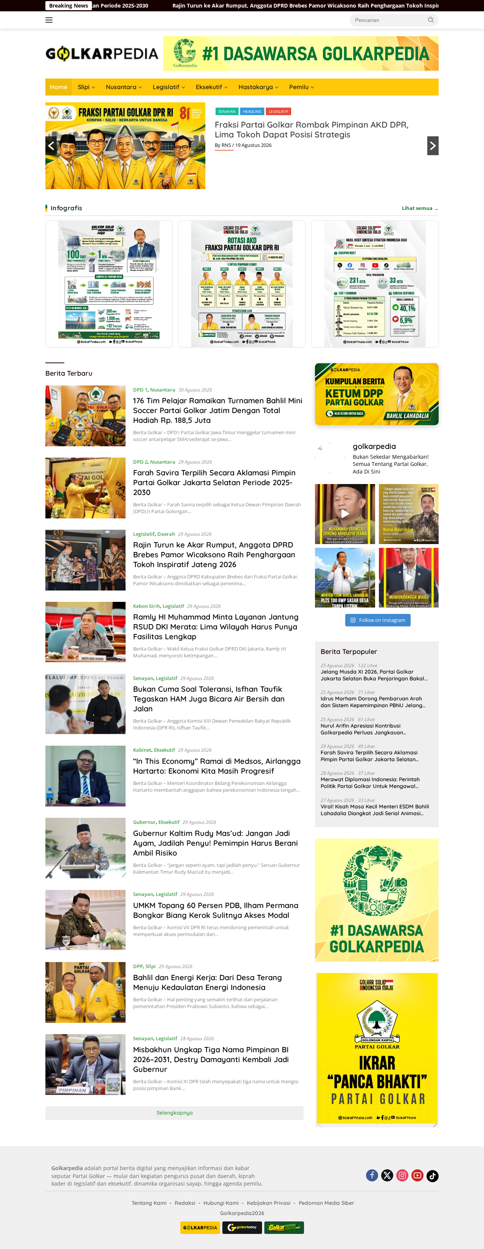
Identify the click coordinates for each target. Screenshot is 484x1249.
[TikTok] (433, 1176)
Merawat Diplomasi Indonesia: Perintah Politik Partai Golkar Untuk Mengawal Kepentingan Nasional (370, 782)
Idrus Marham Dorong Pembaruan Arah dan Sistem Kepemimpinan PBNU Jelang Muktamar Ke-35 (371, 702)
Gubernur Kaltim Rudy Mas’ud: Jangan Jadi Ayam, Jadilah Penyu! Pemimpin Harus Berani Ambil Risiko (215, 842)
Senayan (227, 111)
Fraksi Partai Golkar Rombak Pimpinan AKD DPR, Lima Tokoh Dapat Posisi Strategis (311, 129)
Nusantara (121, 87)
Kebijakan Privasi (268, 1203)
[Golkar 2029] (284, 1227)
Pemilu (299, 87)
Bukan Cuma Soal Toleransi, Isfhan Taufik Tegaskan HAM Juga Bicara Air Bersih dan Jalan (209, 698)
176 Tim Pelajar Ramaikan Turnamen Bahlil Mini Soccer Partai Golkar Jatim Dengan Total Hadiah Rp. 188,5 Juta (217, 410)
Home (58, 87)
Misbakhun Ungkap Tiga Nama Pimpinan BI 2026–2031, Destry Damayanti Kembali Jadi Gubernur (211, 1059)
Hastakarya (256, 87)
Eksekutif (209, 87)
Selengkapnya (175, 1112)
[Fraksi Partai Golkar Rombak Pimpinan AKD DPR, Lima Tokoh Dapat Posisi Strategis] (242, 284)
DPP (138, 966)
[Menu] (50, 20)
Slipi (84, 87)
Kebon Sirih (146, 606)
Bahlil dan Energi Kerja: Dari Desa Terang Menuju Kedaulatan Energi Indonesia (207, 982)
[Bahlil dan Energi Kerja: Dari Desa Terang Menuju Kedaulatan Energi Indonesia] (85, 992)
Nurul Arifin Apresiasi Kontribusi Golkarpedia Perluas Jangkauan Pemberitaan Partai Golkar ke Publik (367, 729)
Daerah (166, 533)
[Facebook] (372, 1176)
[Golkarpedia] (102, 53)
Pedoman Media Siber (326, 1203)
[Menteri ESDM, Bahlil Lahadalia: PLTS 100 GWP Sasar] (345, 578)
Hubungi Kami (221, 1203)
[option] (242, 145)
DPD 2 (140, 461)
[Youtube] (417, 1176)
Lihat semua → (420, 208)
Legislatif (166, 87)
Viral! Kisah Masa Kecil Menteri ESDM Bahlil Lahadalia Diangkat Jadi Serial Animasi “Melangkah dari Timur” (375, 810)
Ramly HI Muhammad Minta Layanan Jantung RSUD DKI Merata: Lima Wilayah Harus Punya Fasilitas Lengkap (216, 626)
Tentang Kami (149, 1203)
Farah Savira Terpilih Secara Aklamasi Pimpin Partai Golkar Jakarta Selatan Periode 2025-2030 (214, 482)
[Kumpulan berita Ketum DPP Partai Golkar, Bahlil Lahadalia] (377, 394)
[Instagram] (402, 1176)
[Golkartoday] (242, 1227)
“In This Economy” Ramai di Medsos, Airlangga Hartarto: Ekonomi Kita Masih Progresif (217, 766)
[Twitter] (387, 1176)
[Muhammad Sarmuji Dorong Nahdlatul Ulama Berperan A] (345, 514)
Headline (252, 111)
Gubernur (144, 822)
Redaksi (185, 1203)
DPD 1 (140, 389)
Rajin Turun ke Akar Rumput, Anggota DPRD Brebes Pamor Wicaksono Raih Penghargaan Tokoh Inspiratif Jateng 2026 (197, 5)
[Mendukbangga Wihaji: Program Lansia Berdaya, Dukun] (409, 578)
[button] (431, 20)
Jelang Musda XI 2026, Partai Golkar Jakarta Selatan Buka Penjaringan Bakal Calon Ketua (372, 675)
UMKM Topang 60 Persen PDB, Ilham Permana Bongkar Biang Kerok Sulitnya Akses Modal (215, 910)
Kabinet (142, 749)
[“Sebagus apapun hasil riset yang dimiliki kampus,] (409, 514)
